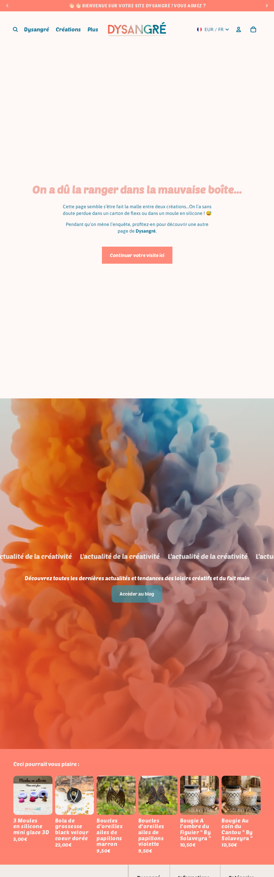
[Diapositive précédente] (20, 795)
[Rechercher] (15, 29)
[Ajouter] (42, 804)
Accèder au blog (137, 594)
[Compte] (238, 29)
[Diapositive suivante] (45, 795)
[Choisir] (84, 804)
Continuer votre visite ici (137, 255)
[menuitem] (93, 29)
